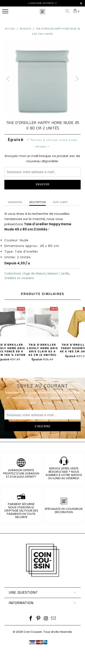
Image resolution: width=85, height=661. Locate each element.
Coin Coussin (33, 632)
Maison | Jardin (58, 274)
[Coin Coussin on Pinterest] (38, 619)
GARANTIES (15, 202)
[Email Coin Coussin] (53, 619)
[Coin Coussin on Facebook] (31, 619)
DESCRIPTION (37, 202)
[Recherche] (68, 11)
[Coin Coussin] (42, 14)
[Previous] (8, 79)
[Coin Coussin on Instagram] (46, 619)
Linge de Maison (34, 274)
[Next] (76, 79)
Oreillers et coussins (19, 278)
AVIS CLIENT (60, 202)
